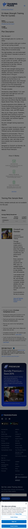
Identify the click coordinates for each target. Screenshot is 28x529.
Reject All (14, 521)
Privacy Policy (18, 514)
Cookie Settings (14, 517)
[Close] (26, 503)
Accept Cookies (14, 526)
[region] (14, 515)
